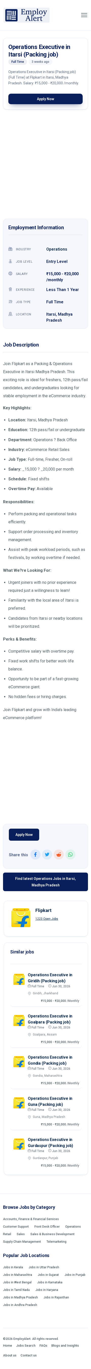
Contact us (28, 1355)
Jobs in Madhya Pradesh (20, 1297)
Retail (7, 1234)
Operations (56, 249)
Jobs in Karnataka (49, 1282)
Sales (21, 1234)
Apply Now (45, 99)
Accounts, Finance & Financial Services (31, 1219)
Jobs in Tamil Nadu (16, 1290)
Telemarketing (56, 1241)
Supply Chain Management (22, 1241)
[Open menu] (84, 15)
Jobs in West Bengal (17, 1282)
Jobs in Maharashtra (17, 1275)
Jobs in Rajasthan (56, 1297)
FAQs (43, 1345)
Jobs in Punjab (74, 1275)
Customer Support (16, 1226)
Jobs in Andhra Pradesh (20, 1305)
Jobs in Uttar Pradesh (44, 1267)
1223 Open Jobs (46, 919)
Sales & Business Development (52, 1234)
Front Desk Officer (47, 1226)
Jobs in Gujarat (48, 1275)
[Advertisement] (45, 165)
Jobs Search (25, 1345)
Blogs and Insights (65, 1345)
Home (7, 1345)
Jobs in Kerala (13, 1267)
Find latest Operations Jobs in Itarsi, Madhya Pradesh (45, 882)
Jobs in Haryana (46, 1290)
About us (9, 1355)
